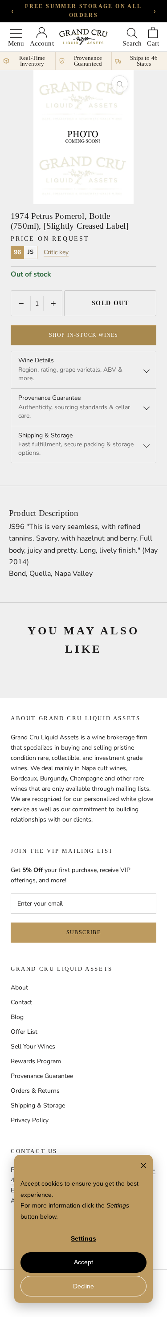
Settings (83, 1238)
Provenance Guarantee (42, 1076)
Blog (17, 1017)
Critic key (56, 252)
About (19, 987)
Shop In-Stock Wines (83, 335)
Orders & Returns (35, 1090)
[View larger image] (119, 83)
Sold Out (110, 303)
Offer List (24, 1032)
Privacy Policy (30, 1120)
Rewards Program (36, 1061)
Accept (83, 1262)
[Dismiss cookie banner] (143, 1166)
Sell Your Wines (33, 1046)
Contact (21, 1002)
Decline (83, 1286)
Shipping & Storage (38, 1105)
